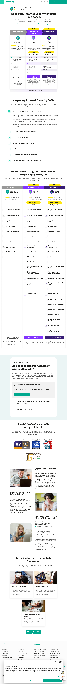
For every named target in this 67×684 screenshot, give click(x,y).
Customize (32, 680)
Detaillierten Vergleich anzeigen (33, 90)
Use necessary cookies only (14, 680)
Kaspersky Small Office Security (39, 647)
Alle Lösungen (4, 659)
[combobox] (44, 2)
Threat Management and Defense (56, 651)
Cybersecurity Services (54, 649)
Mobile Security (20, 651)
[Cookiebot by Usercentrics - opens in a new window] (56, 662)
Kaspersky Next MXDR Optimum (39, 655)
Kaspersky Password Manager (7, 657)
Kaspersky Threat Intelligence (55, 655)
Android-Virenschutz (21, 647)
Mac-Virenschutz (21, 649)
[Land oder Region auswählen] (42, 2)
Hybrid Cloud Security (54, 657)
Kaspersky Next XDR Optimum (39, 653)
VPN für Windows (21, 655)
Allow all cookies (53, 680)
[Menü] (65, 671)
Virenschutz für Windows (22, 653)
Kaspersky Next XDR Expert (55, 653)
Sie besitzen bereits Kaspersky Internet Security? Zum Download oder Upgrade (33, 24)
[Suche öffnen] (48, 2)
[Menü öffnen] (2, 2)
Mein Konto (58, 1)
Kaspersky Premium (5, 651)
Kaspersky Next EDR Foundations (40, 649)
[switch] (62, 679)
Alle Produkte (36, 657)
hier (20, 124)
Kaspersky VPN (4, 655)
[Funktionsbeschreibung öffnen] (4, 210)
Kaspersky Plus (4, 649)
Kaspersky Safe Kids (5, 653)
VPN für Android (21, 657)
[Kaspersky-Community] (64, 666)
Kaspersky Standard (5, 647)
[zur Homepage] (10, 2)
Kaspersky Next (52, 647)
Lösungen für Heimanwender (9, 643)
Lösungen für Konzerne (55, 643)
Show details (56, 676)
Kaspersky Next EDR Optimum (39, 651)
